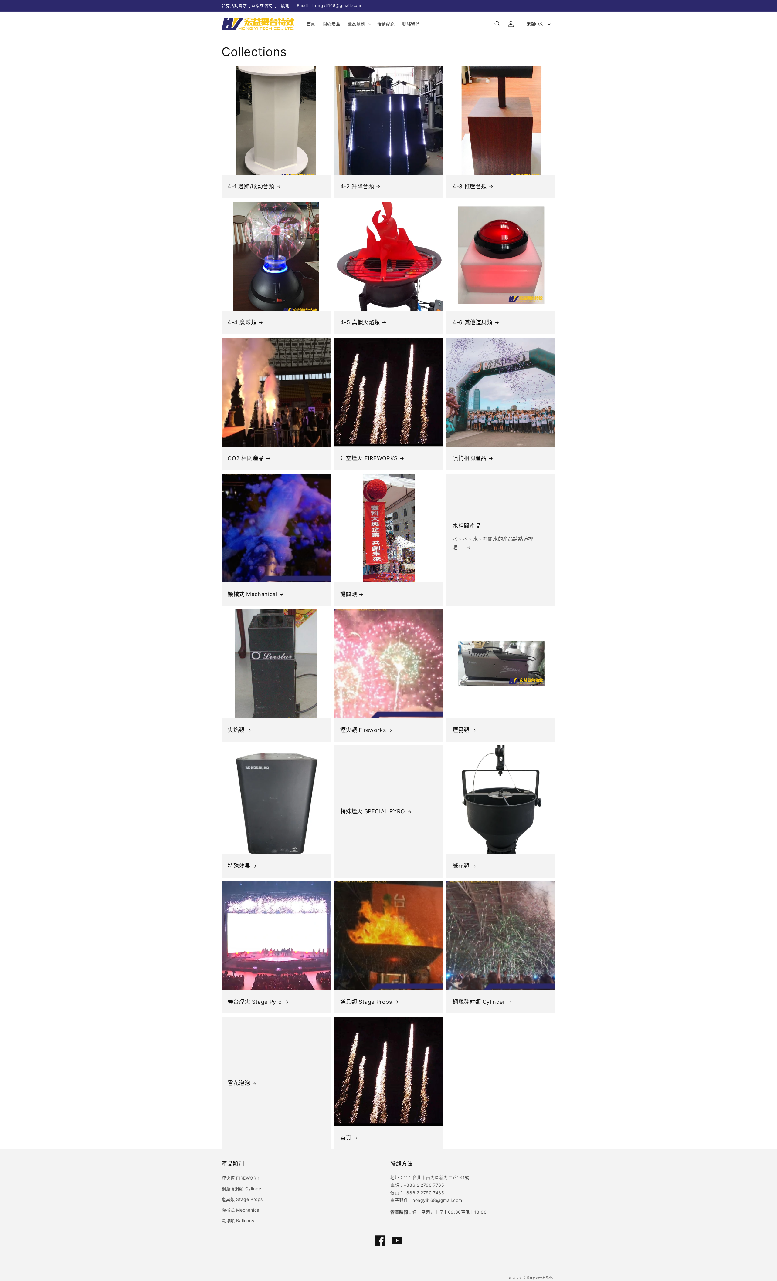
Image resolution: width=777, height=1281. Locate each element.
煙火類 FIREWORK (240, 1178)
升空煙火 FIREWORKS (369, 458)
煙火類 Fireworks (363, 730)
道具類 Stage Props (366, 1002)
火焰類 (236, 730)
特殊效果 (239, 866)
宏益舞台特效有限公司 (539, 1278)
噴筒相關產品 (470, 458)
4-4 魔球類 (242, 322)
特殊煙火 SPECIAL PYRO (372, 811)
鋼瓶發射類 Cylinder (479, 1002)
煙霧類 (461, 730)
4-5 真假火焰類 (360, 322)
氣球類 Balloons (238, 1220)
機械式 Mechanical (252, 594)
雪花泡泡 (239, 1083)
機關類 (348, 594)
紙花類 (461, 866)
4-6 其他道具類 (472, 322)
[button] (358, 24)
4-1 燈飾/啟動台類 (251, 186)
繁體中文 (535, 23)
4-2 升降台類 (357, 186)
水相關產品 (467, 526)
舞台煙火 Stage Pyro (255, 1002)
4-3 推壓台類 (470, 186)
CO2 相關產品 (246, 458)
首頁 (345, 1137)
